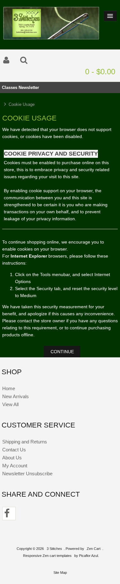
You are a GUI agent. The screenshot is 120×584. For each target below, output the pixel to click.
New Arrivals (15, 396)
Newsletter (29, 87)
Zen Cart (93, 549)
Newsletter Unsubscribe (27, 473)
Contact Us (14, 449)
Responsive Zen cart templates (47, 556)
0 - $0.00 (100, 71)
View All (10, 404)
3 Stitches (54, 549)
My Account (14, 465)
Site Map (60, 572)
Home (8, 388)
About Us (12, 457)
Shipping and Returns (24, 441)
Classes (9, 87)
